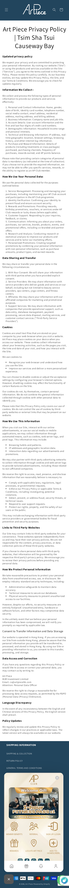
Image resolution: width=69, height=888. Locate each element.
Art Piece (29, 884)
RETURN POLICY (14, 760)
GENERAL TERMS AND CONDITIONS (24, 768)
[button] (6, 9)
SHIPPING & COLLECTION (19, 753)
